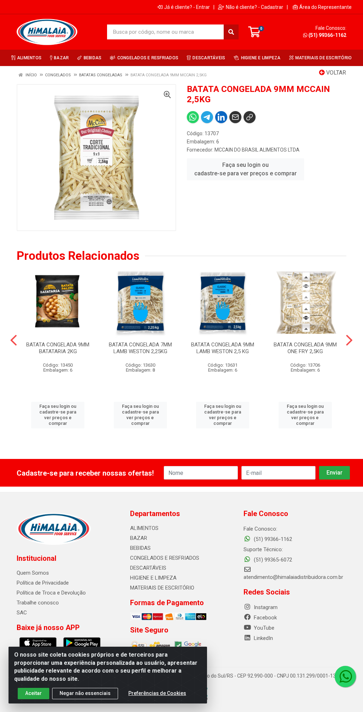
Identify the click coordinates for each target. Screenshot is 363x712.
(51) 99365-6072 (272, 560)
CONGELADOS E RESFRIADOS (164, 558)
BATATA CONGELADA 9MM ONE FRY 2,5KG (305, 348)
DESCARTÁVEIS (148, 568)
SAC (22, 612)
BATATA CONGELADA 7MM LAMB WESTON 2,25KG (140, 348)
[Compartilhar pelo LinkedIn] (221, 117)
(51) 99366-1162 (327, 35)
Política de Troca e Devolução (51, 593)
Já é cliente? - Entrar (187, 7)
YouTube (263, 628)
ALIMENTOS (144, 528)
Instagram (265, 607)
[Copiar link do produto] (250, 117)
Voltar (335, 72)
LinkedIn (262, 638)
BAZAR (138, 538)
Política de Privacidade (43, 583)
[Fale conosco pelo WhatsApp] (345, 676)
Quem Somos (33, 573)
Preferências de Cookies (157, 693)
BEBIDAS (140, 548)
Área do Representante (325, 7)
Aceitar (33, 693)
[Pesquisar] (231, 31)
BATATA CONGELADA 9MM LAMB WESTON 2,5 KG (222, 348)
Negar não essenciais (85, 693)
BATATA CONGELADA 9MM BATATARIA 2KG (57, 348)
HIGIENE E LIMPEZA (153, 578)
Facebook (264, 617)
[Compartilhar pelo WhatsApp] (193, 117)
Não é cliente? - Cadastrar (254, 7)
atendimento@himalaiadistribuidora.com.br (293, 577)
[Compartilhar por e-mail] (235, 117)
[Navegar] (14, 340)
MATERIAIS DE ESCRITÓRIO (162, 588)
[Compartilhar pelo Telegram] (207, 117)
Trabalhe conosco (38, 602)
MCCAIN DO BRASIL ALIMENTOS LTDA (257, 150)
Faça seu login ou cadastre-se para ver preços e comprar (245, 169)
